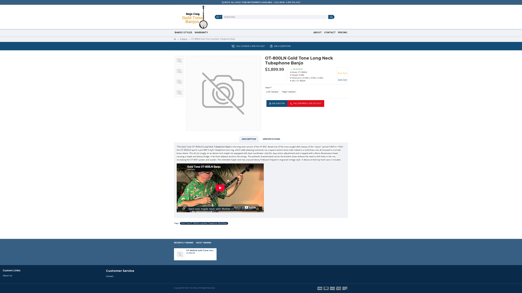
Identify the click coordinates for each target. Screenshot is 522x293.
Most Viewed (203, 243)
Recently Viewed (183, 243)
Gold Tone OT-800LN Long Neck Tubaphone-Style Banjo (204, 223)
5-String (183, 39)
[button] (179, 56)
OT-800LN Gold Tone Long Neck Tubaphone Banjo (201, 250)
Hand (267, 87)
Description (249, 139)
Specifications (271, 139)
